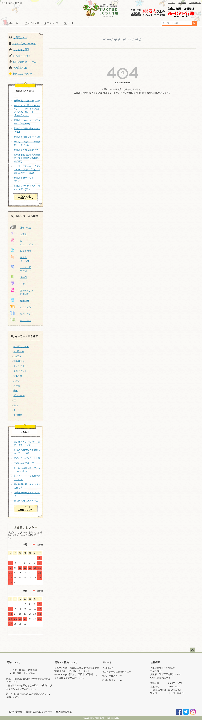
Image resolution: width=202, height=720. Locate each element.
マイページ (52, 23)
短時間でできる (21, 346)
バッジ (16, 380)
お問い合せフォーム (112, 680)
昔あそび (17, 376)
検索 (194, 23)
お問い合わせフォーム (24, 61)
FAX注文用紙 (20, 67)
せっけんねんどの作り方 (26, 500)
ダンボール (18, 395)
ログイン (171, 3)
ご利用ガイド (195, 3)
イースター (25, 261)
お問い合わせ (15, 711)
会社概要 (155, 662)
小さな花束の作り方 (24, 463)
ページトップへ (192, 650)
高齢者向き (18, 361)
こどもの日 (25, 267)
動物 (15, 405)
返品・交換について (112, 676)
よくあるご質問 (21, 49)
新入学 (23, 257)
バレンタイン (26, 244)
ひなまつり (25, 251)
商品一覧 (13, 23)
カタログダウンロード (24, 43)
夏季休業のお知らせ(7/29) (27, 100)
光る (15, 390)
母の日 (23, 270)
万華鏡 (16, 385)
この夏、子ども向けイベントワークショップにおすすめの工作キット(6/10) (27, 169)
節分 (22, 241)
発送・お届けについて (66, 662)
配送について (13, 662)
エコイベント (20, 371)
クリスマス (25, 320)
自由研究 (24, 294)
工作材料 (17, 415)
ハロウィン (25, 307)
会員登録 (182, 3)
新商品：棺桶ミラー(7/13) (27, 136)
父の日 (23, 277)
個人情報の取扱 (64, 711)
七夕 (22, 284)
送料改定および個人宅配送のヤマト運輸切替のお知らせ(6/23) (27, 158)
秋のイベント (26, 314)
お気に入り (33, 23)
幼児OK (17, 356)
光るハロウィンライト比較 (27, 458)
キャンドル (18, 366)
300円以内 (18, 351)
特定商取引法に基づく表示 (39, 711)
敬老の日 (24, 300)
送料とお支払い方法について (31, 693)
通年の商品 (25, 227)
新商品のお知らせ (22, 73)
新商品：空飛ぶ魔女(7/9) (26, 150)
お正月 (23, 234)
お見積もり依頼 (21, 55)
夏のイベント (26, 290)
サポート (107, 662)
